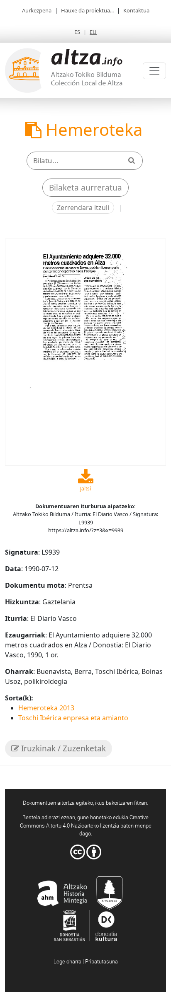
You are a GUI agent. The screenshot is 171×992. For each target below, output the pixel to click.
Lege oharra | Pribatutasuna (86, 961)
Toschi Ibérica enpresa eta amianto (73, 717)
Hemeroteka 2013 (46, 707)
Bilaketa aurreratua (85, 187)
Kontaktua (136, 10)
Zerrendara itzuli (83, 207)
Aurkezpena (36, 10)
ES (77, 32)
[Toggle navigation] (154, 71)
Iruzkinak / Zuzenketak (62, 748)
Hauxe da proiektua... (87, 10)
